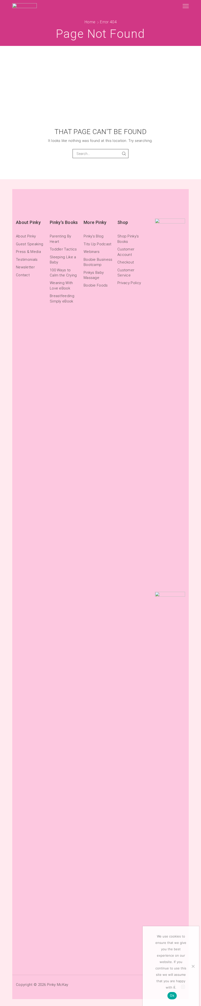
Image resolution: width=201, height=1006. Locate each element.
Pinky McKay (57, 984)
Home (90, 22)
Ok (172, 995)
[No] (192, 966)
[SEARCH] (123, 153)
